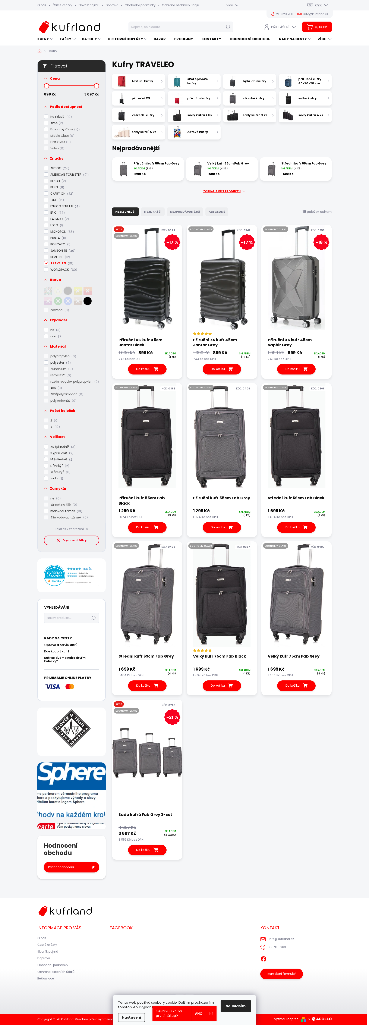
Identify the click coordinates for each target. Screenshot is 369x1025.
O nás (41, 5)
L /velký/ (59, 466)
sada (56, 478)
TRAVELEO (61, 263)
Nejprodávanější (185, 212)
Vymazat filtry (75, 540)
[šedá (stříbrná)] (68, 290)
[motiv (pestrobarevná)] (48, 290)
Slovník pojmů (89, 5)
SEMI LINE (59, 257)
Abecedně (217, 212)
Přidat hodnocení (61, 867)
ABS (55, 388)
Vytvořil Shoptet (286, 1019)
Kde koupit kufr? (57, 651)
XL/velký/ (59, 472)
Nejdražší (152, 212)
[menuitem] (45, 39)
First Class (59, 142)
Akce (56, 123)
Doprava (112, 5)
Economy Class (64, 129)
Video (56, 148)
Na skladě (60, 117)
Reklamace (45, 978)
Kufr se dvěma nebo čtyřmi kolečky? (65, 659)
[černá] (87, 301)
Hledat (227, 27)
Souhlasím (236, 1006)
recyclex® (60, 375)
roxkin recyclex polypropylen (74, 381)
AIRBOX (59, 168)
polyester (59, 362)
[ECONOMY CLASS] (147, 439)
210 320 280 (277, 947)
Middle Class (61, 136)
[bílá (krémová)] (58, 290)
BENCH (57, 181)
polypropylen (62, 356)
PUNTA (57, 238)
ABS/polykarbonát (66, 394)
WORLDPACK (63, 269)
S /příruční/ (61, 453)
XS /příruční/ (62, 447)
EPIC (56, 212)
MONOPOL (61, 231)
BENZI (56, 187)
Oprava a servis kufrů (61, 645)
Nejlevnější (125, 212)
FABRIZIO (59, 219)
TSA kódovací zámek (68, 517)
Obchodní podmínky (140, 5)
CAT (56, 200)
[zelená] (58, 301)
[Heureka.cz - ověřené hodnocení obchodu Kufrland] (71, 575)
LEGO (56, 225)
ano (55, 336)
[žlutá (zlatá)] (77, 290)
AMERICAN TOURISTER (68, 174)
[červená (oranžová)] (87, 290)
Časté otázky (62, 5)
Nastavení (131, 1017)
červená (59, 310)
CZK (318, 5)
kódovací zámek (65, 511)
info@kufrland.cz (281, 939)
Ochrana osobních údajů (180, 5)
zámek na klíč (63, 504)
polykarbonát (62, 400)
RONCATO (60, 244)
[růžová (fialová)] (48, 301)
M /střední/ (61, 459)
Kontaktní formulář (282, 974)
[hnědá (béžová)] (77, 301)
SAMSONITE (62, 250)
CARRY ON (61, 193)
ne (54, 330)
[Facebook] (263, 958)
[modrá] (68, 301)
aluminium (61, 369)
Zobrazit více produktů (222, 191)
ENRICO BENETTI (64, 206)
